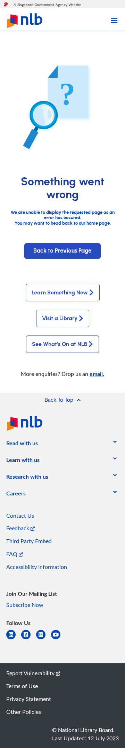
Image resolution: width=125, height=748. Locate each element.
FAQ (12, 554)
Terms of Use (22, 686)
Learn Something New (60, 292)
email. (97, 374)
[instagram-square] (43, 639)
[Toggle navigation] (114, 20)
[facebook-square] (28, 639)
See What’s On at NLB (59, 344)
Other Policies (23, 712)
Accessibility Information (36, 567)
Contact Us (20, 515)
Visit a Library (59, 318)
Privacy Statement (28, 699)
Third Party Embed (29, 541)
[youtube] (58, 639)
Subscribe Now (24, 605)
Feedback (18, 528)
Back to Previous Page (62, 251)
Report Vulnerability (31, 673)
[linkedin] (13, 639)
